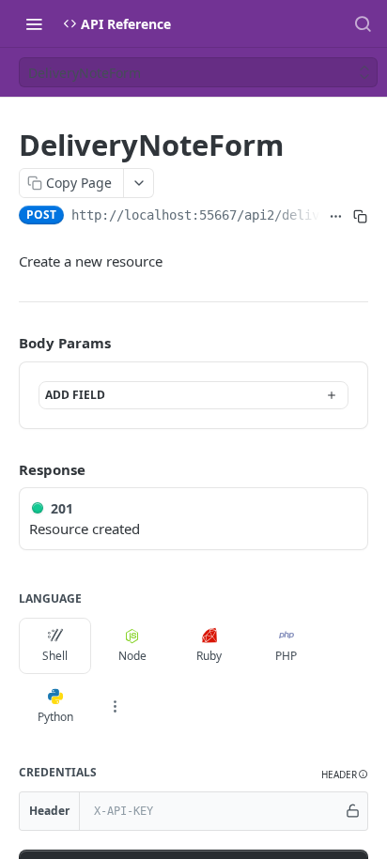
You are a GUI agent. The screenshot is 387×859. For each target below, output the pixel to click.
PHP (286, 656)
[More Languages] (114, 707)
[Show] (353, 811)
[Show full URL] (336, 217)
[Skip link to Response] (5, 469)
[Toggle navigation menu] (34, 23)
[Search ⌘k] (363, 23)
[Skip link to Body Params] (5, 343)
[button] (344, 775)
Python (55, 717)
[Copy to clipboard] (360, 217)
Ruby (209, 656)
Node (132, 656)
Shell (55, 656)
